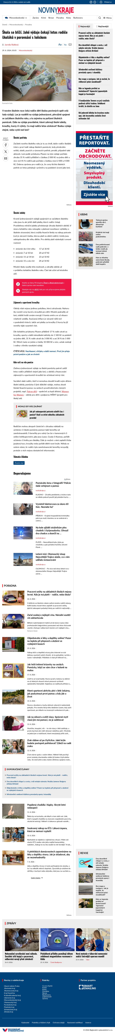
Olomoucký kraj (10, 1002)
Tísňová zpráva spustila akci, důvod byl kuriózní (101, 223)
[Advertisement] (42, 187)
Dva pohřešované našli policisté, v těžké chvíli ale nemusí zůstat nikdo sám (103, 248)
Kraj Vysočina (9, 993)
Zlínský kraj (8, 1012)
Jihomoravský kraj (11, 991)
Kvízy (68, 17)
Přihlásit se (108, 2)
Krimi (43, 17)
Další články (35, 878)
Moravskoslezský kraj (12, 1000)
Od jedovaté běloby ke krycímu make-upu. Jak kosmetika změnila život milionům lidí (94, 115)
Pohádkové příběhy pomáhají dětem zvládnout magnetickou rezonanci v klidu (56, 956)
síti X (36, 289)
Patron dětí (32, 391)
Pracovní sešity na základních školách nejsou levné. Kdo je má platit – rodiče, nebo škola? (37, 776)
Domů (4, 24)
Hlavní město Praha (11, 986)
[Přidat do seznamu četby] (70, 44)
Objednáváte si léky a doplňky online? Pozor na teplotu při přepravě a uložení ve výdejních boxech (49, 641)
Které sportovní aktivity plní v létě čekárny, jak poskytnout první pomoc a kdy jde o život (48, 693)
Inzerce (88, 1022)
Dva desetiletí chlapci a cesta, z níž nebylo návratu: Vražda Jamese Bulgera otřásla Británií (36, 782)
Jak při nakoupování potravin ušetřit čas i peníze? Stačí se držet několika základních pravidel (47, 414)
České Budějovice (56, 962)
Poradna (60, 17)
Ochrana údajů (58, 1022)
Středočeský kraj (10, 1009)
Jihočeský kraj (9, 988)
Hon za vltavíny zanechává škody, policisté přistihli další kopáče (103, 260)
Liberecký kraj (9, 998)
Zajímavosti (46, 996)
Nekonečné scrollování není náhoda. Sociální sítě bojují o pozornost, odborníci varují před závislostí (21, 956)
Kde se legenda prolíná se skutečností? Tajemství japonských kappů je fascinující (93, 91)
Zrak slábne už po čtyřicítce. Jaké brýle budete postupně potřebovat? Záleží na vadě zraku (49, 743)
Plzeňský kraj (9, 1007)
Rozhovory (78, 17)
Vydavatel (25, 1022)
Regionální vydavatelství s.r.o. (101, 1030)
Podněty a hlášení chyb (41, 1022)
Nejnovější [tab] (85, 26)
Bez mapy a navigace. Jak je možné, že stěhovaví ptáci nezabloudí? (94, 80)
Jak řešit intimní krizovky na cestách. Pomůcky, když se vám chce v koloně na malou (47, 667)
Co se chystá (47, 986)
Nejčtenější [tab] (103, 26)
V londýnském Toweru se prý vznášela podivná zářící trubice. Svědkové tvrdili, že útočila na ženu (94, 103)
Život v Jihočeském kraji (53, 283)
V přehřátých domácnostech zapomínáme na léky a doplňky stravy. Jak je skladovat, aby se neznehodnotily (49, 854)
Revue (51, 17)
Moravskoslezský (16, 17)
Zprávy (36, 17)
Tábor (88, 959)
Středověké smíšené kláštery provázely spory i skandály (29, 794)
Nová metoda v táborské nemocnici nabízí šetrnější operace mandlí (91, 955)
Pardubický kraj (10, 1005)
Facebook (91, 2)
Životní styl (19, 463)
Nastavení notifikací (75, 1022)
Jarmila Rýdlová (11, 44)
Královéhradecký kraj (12, 995)
